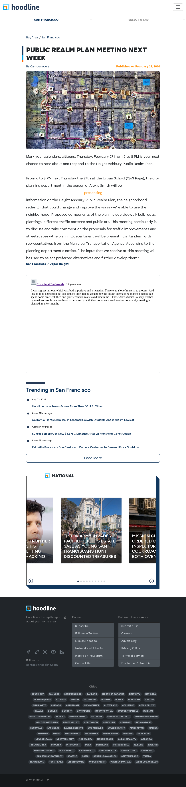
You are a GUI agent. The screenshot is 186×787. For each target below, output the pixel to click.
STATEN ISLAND (129, 756)
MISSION (128, 734)
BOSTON (105, 700)
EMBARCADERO (77, 717)
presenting (93, 193)
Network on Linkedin (89, 648)
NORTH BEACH (105, 739)
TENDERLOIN (37, 762)
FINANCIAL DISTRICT (118, 717)
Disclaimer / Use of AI (135, 663)
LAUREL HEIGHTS (73, 728)
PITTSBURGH (73, 745)
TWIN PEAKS (56, 762)
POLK (88, 745)
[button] (30, 581)
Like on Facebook (86, 641)
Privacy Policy (130, 648)
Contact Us (82, 663)
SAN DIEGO (147, 751)
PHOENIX (56, 745)
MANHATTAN (137, 728)
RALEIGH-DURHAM (44, 751)
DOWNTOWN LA (104, 711)
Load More (93, 458)
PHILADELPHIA (38, 745)
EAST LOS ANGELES (39, 717)
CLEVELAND (110, 705)
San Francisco (50, 37)
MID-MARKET (72, 734)
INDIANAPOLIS (143, 722)
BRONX (119, 700)
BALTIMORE (90, 700)
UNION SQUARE (76, 762)
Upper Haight (59, 264)
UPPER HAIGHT (97, 762)
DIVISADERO (83, 711)
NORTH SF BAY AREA (113, 694)
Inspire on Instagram (89, 656)
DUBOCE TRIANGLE (128, 711)
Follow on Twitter (86, 633)
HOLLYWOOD (91, 722)
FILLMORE (96, 717)
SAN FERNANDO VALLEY (49, 756)
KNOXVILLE (36, 728)
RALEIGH (153, 745)
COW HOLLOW (147, 705)
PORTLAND (102, 745)
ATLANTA (61, 700)
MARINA (153, 728)
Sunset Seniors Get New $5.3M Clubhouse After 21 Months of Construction (81, 433)
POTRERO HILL (121, 745)
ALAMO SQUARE (42, 700)
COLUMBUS (128, 705)
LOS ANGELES (95, 728)
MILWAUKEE (91, 734)
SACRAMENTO (86, 751)
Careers (126, 633)
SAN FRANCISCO (73, 694)
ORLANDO (146, 739)
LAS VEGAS (53, 728)
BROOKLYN (134, 700)
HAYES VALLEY (71, 722)
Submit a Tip (129, 626)
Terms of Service (132, 656)
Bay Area (32, 37)
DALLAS (39, 711)
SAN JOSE (54, 694)
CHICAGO (56, 705)
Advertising (129, 641)
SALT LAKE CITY (107, 751)
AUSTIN (75, 700)
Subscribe (82, 626)
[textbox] (139, 19)
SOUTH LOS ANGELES (105, 756)
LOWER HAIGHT (116, 728)
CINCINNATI (72, 705)
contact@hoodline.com (42, 665)
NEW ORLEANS (44, 739)
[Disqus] (93, 323)
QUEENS (138, 745)
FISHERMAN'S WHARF (146, 717)
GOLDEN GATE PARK (47, 722)
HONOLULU (109, 722)
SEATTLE (72, 756)
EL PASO (60, 717)
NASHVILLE (144, 734)
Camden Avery (37, 66)
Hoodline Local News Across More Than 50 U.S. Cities (67, 406)
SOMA (85, 756)
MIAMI (56, 734)
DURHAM (148, 711)
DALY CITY (134, 694)
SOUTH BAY (38, 694)
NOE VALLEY (85, 739)
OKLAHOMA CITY (127, 739)
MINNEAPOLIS (110, 734)
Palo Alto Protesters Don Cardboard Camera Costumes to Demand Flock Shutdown (86, 447)
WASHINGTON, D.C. (120, 762)
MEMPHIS (43, 734)
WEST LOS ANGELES (147, 762)
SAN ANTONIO (128, 751)
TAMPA (147, 756)
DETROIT (67, 711)
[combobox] (46, 19)
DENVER (52, 711)
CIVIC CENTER (91, 705)
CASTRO (149, 700)
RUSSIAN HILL (66, 751)
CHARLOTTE (39, 705)
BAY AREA (150, 694)
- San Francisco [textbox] (45, 19)
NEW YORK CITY (65, 739)
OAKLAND (92, 694)
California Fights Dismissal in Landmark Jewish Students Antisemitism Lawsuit (83, 420)
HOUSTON (125, 722)
